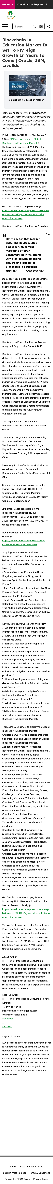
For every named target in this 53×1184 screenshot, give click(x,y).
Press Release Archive (31, 1166)
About (13, 1166)
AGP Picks (7, 4)
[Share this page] (49, 26)
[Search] (34, 26)
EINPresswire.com (19, 139)
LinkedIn (7, 1026)
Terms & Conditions (39, 1172)
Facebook (7, 1018)
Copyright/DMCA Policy (17, 1179)
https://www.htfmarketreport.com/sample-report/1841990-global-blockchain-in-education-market (25, 214)
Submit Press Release (14, 1172)
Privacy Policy (40, 1179)
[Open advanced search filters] (41, 26)
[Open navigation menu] (5, 26)
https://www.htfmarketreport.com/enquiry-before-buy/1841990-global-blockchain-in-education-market (26, 913)
